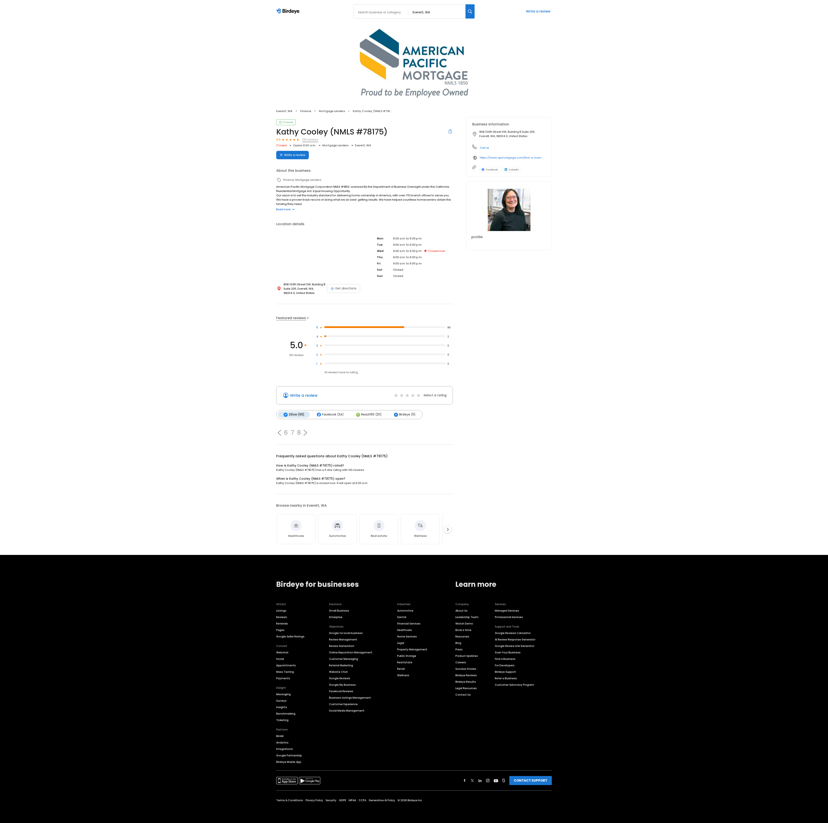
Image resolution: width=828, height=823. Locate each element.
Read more (283, 209)
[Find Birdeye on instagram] (487, 780)
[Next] (448, 529)
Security (331, 800)
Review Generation (341, 646)
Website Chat (338, 672)
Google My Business (342, 685)
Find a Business (505, 659)
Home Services (407, 636)
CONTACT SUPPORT (530, 780)
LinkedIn (514, 169)
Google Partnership (289, 755)
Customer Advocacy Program (514, 685)
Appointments (286, 665)
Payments (283, 678)
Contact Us (463, 695)
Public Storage (406, 656)
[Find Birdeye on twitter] (472, 780)
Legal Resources (466, 688)
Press (459, 649)
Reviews (281, 617)
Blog (458, 643)
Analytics (282, 742)
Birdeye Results (465, 682)
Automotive (405, 610)
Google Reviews (339, 678)
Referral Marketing (341, 665)
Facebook (492, 169)
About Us (461, 610)
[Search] (470, 11)
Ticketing (282, 720)
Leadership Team (466, 617)
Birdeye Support (505, 672)
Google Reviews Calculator (513, 633)
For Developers (504, 665)
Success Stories (465, 669)
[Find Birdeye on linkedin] (480, 780)
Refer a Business (506, 678)
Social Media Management (346, 710)
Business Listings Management (350, 698)
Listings (281, 610)
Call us (484, 148)
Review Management (343, 639)
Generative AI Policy (382, 800)
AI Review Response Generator (515, 639)
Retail (401, 669)
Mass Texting (285, 672)
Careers (460, 662)
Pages (280, 630)
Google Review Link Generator (514, 646)
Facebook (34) (332, 414)
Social (280, 659)
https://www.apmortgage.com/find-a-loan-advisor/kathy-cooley (513, 158)
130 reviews (310, 139)
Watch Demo (464, 623)
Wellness (403, 675)
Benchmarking (285, 713)
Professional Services (509, 617)
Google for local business (346, 633)
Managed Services (507, 610)
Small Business (339, 610)
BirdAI (280, 736)
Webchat (282, 652)
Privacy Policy (314, 800)
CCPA (362, 800)
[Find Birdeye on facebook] (464, 780)
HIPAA (352, 800)
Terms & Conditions (289, 800)
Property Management (412, 649)
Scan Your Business (508, 652)
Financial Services (408, 623)
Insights (281, 707)
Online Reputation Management (350, 652)
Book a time (463, 630)
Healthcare (404, 630)
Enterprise (335, 617)
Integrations (284, 749)
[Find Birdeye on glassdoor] (503, 780)
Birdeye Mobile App (288, 762)
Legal (400, 643)
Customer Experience (343, 704)
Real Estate (404, 662)
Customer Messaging (343, 659)
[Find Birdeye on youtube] (496, 780)
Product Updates (466, 656)
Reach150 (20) (371, 414)
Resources (462, 636)
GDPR (342, 800)
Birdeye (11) (407, 414)
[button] (279, 433)
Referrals (282, 623)
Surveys (281, 701)
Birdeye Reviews (466, 675)
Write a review (538, 11)
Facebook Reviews (341, 691)
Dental (401, 617)
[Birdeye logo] (288, 11)
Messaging (283, 694)
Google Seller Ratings (290, 636)
